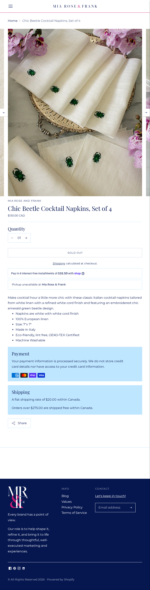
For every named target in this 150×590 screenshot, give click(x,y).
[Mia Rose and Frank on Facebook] (10, 569)
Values (67, 501)
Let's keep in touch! (110, 496)
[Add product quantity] (26, 237)
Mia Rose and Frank (24, 200)
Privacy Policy (72, 507)
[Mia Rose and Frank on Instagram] (19, 569)
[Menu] (10, 6)
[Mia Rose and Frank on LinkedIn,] (23, 569)
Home (13, 21)
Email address (108, 503)
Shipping (59, 263)
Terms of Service (74, 513)
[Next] (146, 113)
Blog (65, 496)
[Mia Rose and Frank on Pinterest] (14, 569)
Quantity (16, 229)
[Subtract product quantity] (12, 237)
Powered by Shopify (60, 579)
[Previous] (4, 113)
